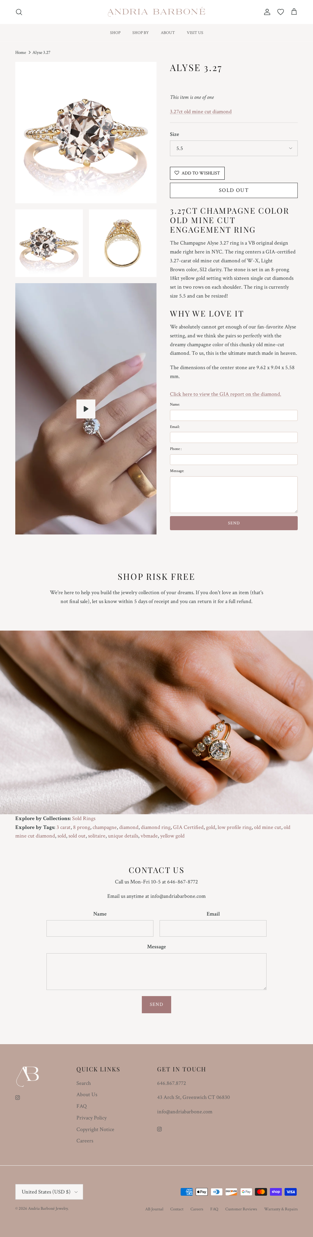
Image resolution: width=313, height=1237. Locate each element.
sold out (77, 835)
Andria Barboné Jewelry (48, 1208)
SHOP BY (140, 33)
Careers (84, 1140)
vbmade (149, 835)
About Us (86, 1094)
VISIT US (195, 33)
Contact (176, 1209)
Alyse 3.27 (41, 52)
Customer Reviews (241, 1209)
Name (100, 913)
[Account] (266, 12)
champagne (105, 827)
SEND (234, 523)
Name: (175, 404)
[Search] (19, 12)
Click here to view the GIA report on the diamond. (225, 394)
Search (83, 1083)
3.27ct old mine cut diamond (201, 111)
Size (174, 134)
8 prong (81, 827)
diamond (128, 827)
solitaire (96, 835)
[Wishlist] (280, 12)
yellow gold (172, 835)
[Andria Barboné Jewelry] (156, 12)
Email (213, 913)
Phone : (176, 449)
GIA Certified (188, 827)
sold (61, 835)
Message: (177, 471)
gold (210, 827)
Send (156, 1004)
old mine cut (267, 827)
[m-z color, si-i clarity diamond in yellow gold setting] (85, 408)
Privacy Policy (91, 1117)
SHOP (115, 33)
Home (20, 52)
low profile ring (235, 827)
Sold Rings (83, 818)
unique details (123, 835)
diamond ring (156, 827)
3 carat (64, 827)
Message (156, 946)
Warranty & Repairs (281, 1209)
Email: (175, 426)
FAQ (81, 1106)
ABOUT (168, 33)
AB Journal (154, 1209)
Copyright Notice (95, 1129)
